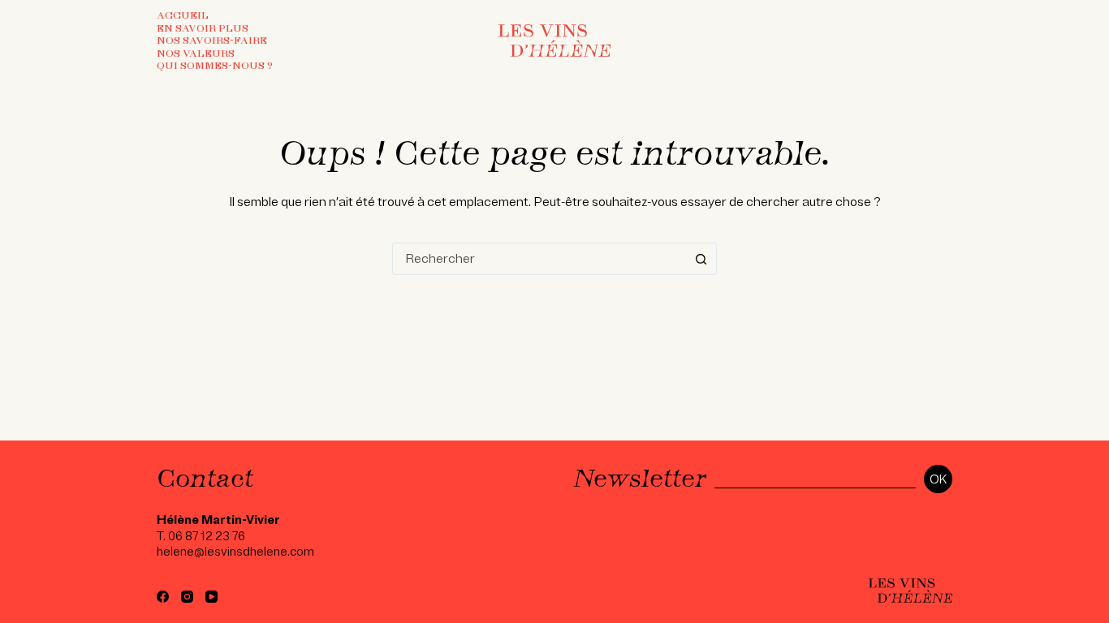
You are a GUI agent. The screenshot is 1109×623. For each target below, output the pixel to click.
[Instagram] (187, 597)
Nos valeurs (196, 54)
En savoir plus (202, 29)
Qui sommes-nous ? (215, 66)
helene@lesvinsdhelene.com (235, 551)
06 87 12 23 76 (206, 536)
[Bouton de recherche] (700, 258)
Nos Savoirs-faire (212, 41)
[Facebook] (163, 597)
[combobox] (539, 259)
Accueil (183, 16)
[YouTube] (211, 597)
